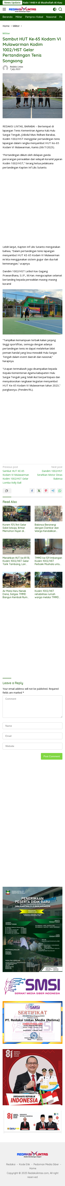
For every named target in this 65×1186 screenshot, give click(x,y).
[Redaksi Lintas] (22, 9)
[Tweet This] (39, 490)
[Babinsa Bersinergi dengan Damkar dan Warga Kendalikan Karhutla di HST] (49, 513)
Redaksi (10, 1164)
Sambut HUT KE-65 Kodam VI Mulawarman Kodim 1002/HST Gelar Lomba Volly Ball (16, 474)
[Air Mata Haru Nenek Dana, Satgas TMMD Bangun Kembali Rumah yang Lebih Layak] (17, 580)
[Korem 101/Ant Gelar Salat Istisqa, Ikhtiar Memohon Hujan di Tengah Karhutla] (17, 513)
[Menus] (5, 9)
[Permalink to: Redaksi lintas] (5, 67)
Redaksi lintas (16, 66)
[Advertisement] (32, 207)
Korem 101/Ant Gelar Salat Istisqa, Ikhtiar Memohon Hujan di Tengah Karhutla (14, 528)
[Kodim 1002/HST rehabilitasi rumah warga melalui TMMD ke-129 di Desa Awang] (49, 580)
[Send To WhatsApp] (59, 490)
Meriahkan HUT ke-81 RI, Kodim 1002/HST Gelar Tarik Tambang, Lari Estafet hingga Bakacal (16, 561)
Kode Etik (24, 1164)
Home (32, 1168)
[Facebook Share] (32, 490)
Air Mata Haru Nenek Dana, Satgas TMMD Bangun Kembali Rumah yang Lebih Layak (16, 594)
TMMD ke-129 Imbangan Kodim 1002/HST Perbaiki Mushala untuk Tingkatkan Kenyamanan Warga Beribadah (48, 561)
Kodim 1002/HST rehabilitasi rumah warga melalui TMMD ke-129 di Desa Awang (47, 594)
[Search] (60, 9)
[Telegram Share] (52, 490)
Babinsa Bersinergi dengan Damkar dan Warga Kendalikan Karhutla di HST (47, 528)
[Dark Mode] (55, 9)
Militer (6, 33)
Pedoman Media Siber (46, 1164)
